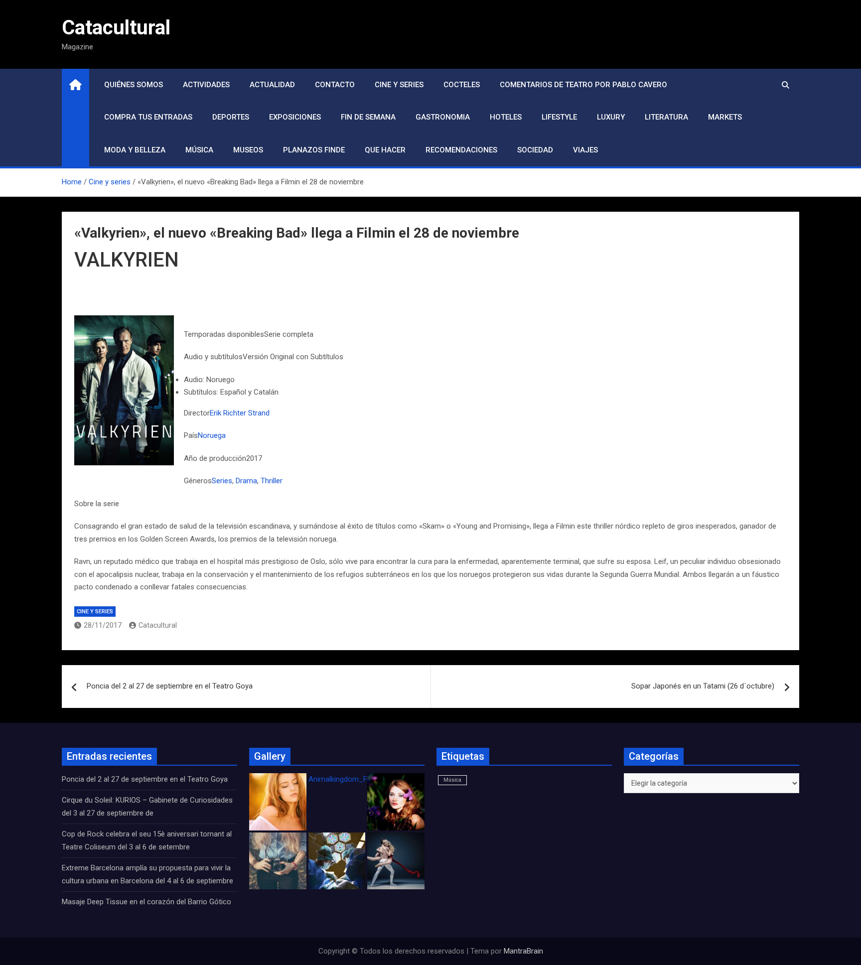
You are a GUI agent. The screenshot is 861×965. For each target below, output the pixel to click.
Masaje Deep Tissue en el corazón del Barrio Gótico (147, 901)
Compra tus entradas (148, 117)
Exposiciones (295, 117)
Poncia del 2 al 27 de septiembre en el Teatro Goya (170, 686)
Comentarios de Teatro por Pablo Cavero (583, 84)
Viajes (585, 149)
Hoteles (506, 117)
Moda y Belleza (134, 149)
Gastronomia (443, 117)
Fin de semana (368, 117)
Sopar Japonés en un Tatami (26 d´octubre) (702, 686)
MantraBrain (523, 951)
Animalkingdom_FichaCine (351, 779)
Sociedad (535, 149)
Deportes (230, 117)
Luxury (611, 117)
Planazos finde (314, 149)
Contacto (335, 84)
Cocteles (461, 84)
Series (222, 480)
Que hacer (385, 149)
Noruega (212, 435)
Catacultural (116, 27)
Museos (248, 149)
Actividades (206, 84)
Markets (725, 117)
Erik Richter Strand (240, 413)
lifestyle (559, 117)
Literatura (666, 117)
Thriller (272, 480)
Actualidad (272, 84)
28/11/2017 (103, 625)
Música (199, 149)
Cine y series (399, 84)
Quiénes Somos (133, 84)
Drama (246, 480)
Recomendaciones (461, 149)
